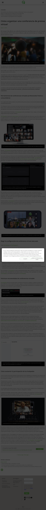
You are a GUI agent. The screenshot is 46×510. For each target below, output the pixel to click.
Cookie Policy (5, 254)
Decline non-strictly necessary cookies (37, 259)
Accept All (25, 258)
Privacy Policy (37, 253)
